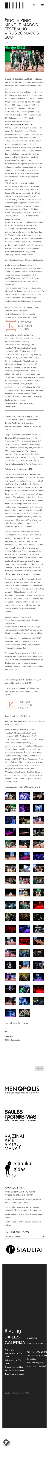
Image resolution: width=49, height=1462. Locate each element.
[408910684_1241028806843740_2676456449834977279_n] (10, 880)
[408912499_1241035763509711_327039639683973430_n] (24, 880)
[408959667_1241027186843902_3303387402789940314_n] (10, 929)
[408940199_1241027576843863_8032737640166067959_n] (38, 905)
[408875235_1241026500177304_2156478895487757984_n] (10, 868)
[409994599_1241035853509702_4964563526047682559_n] (38, 965)
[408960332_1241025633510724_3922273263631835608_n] (24, 929)
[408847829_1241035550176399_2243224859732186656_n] (38, 820)
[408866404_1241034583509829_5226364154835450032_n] (10, 856)
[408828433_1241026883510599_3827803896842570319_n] (10, 808)
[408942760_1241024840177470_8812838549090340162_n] (10, 917)
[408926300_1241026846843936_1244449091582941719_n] (38, 893)
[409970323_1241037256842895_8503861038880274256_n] (10, 965)
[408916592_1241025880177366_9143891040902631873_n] (10, 893)
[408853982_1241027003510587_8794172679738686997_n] (10, 844)
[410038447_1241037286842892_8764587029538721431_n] (24, 989)
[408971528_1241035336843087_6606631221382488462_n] (10, 941)
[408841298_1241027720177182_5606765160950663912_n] (24, 820)
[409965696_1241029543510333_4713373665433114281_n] (38, 953)
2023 (7, 42)
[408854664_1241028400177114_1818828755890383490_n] (24, 844)
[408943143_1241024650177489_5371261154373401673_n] (24, 917)
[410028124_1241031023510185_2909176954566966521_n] (38, 977)
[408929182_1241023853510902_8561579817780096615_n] (10, 905)
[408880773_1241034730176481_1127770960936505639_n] (24, 868)
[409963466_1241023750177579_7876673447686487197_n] (24, 953)
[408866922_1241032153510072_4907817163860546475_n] (24, 856)
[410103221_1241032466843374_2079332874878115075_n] (10, 1001)
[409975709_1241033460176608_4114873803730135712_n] (24, 965)
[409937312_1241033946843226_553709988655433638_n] (38, 941)
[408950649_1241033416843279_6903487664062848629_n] (38, 917)
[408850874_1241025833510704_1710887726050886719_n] (24, 832)
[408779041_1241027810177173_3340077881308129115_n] (10, 796)
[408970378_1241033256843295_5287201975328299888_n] (38, 929)
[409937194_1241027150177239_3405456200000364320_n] (24, 941)
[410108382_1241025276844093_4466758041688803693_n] (38, 1001)
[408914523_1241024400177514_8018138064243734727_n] (38, 880)
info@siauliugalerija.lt (36, 1362)
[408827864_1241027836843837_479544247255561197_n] (38, 796)
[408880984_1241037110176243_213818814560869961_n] (38, 868)
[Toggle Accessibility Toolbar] (6, 1442)
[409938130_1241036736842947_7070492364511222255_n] (10, 953)
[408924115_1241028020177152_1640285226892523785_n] (24, 893)
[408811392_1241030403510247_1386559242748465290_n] (24, 796)
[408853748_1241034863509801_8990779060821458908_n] (38, 832)
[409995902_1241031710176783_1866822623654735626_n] (10, 977)
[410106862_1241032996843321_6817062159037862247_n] (24, 1001)
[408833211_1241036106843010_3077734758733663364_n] (24, 808)
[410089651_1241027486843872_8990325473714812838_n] (38, 989)
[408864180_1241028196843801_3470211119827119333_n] (38, 844)
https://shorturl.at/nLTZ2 (21, 124)
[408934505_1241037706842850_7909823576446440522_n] (24, 905)
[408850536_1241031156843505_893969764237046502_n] (10, 832)
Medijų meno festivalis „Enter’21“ (20, 1050)
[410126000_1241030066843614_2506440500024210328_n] (10, 1013)
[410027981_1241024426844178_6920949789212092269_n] (24, 977)
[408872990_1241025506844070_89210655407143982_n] (38, 856)
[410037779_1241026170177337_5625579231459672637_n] (10, 989)
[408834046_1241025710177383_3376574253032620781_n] (38, 808)
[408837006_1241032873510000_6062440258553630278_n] (10, 820)
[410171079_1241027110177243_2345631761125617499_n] (24, 1013)
